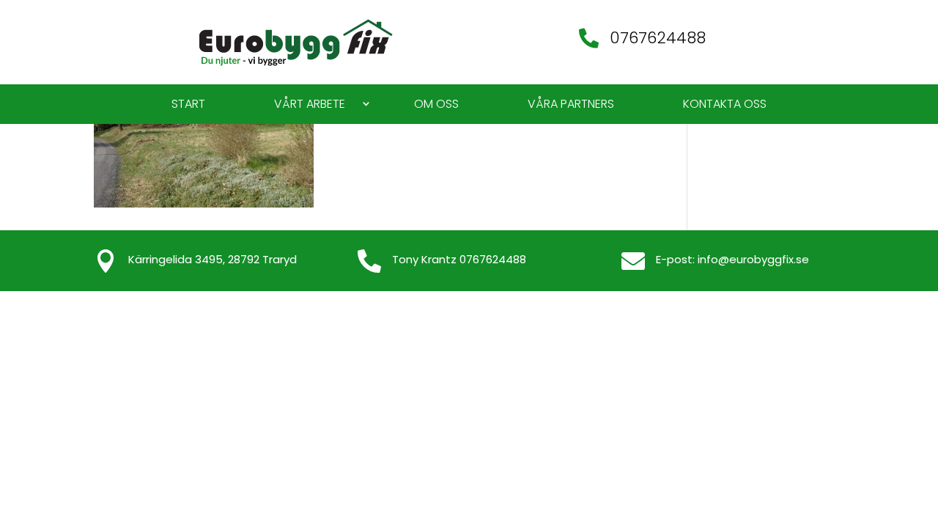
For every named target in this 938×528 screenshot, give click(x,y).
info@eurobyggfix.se (753, 259)
